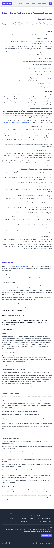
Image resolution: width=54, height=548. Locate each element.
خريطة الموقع (23, 519)
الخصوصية (10, 516)
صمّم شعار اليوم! (7, 3)
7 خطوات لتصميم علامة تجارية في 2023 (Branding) (39, 519)
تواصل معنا (24, 521)
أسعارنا (34, 3)
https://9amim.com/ (20, 267)
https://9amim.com (31, 23)
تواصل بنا (21, 3)
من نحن (25, 516)
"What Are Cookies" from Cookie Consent (38, 365)
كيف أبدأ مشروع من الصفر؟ (45, 521)
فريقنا (27, 3)
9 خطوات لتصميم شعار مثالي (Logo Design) (41, 516)
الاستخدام (10, 519)
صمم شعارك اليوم (46, 535)
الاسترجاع (11, 521)
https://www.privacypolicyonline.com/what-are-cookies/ (17, 122)
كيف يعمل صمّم (42, 3)
